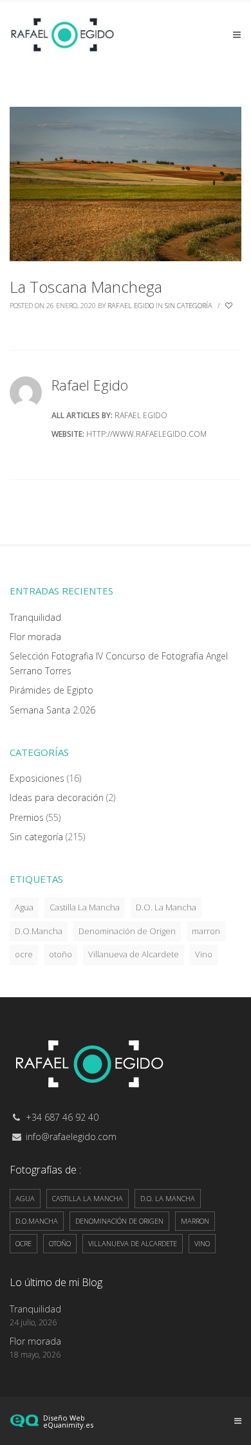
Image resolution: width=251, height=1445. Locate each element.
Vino (203, 954)
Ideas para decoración (57, 797)
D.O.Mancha (38, 931)
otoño (60, 954)
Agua (24, 907)
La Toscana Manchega (86, 286)
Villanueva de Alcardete (133, 954)
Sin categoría (188, 305)
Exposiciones (37, 778)
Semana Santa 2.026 (52, 710)
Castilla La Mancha (85, 907)
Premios (27, 817)
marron (206, 931)
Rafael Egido (130, 305)
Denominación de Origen (127, 931)
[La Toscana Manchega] (125, 183)
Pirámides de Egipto (51, 690)
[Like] (229, 305)
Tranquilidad (35, 617)
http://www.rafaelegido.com (146, 433)
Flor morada (35, 636)
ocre (24, 954)
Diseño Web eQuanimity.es (68, 1421)
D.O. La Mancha (166, 907)
